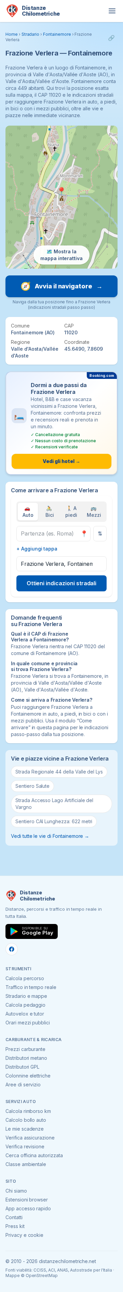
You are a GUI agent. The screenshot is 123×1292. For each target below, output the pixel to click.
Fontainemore (57, 34)
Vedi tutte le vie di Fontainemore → (50, 836)
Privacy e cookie (24, 1235)
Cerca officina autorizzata (34, 1155)
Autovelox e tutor (24, 1014)
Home (11, 34)
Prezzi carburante (25, 1049)
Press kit (15, 1226)
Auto (28, 511)
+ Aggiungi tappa (36, 549)
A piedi (71, 511)
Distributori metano (26, 1058)
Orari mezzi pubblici (27, 1022)
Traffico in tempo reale (30, 987)
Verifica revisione (24, 1146)
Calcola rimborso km (28, 1111)
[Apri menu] (112, 11)
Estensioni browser (26, 1199)
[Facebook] (11, 949)
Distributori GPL (22, 1067)
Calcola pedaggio (25, 1005)
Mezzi (94, 511)
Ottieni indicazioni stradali (62, 583)
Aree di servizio (23, 1084)
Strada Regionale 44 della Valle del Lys (59, 772)
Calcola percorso (24, 978)
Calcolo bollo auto (25, 1120)
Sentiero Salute (32, 786)
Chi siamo (16, 1191)
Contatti (14, 1217)
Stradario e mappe (26, 996)
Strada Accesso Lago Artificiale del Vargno (54, 803)
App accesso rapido (28, 1208)
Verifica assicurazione (30, 1138)
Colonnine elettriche (28, 1076)
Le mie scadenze (24, 1129)
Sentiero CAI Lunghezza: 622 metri (53, 821)
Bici (49, 511)
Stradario (31, 34)
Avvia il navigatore (61, 286)
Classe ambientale (25, 1164)
